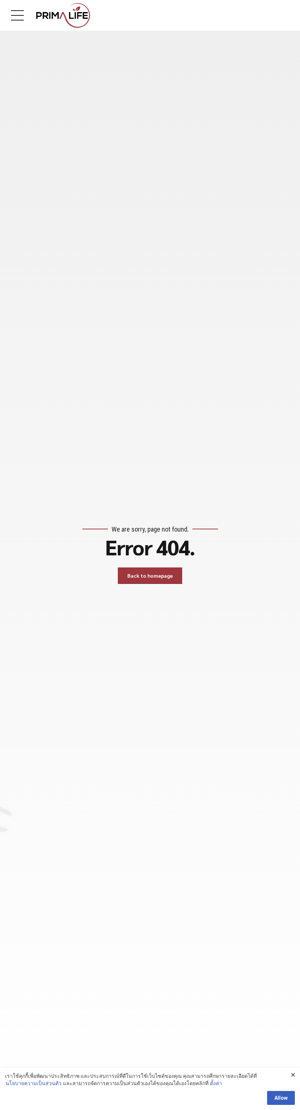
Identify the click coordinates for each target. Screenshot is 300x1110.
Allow (281, 1098)
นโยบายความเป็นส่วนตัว (33, 1083)
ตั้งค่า (216, 1083)
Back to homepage (150, 575)
